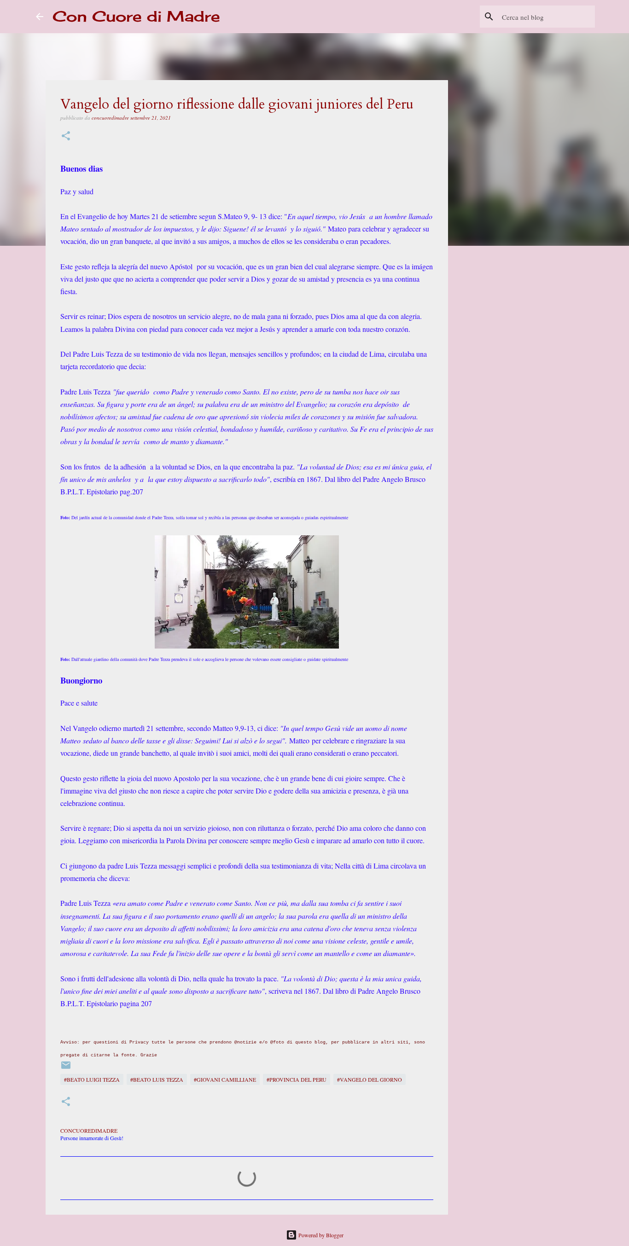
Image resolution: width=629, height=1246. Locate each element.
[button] (65, 136)
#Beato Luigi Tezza (92, 1079)
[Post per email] (65, 1068)
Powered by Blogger (320, 1235)
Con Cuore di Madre (136, 16)
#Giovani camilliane (225, 1079)
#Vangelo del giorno (369, 1079)
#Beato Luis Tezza (156, 1079)
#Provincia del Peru (296, 1079)
